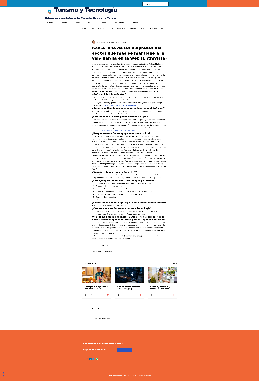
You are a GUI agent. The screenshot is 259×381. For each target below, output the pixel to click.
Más (162, 28)
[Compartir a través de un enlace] (108, 245)
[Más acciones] (166, 42)
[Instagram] (87, 359)
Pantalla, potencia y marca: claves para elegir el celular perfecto (160, 288)
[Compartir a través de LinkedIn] (103, 245)
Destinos (133, 28)
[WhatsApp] (97, 359)
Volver (3, 375)
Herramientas (121, 28)
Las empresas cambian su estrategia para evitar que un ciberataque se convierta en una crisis (128, 288)
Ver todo (174, 263)
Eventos (142, 28)
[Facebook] (84, 359)
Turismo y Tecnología (85, 9)
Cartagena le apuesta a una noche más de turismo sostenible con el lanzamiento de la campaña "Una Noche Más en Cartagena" (96, 288)
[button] (174, 28)
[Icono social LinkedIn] (90, 359)
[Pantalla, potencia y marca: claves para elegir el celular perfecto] (162, 275)
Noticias (110, 28)
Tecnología (153, 28)
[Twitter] (93, 359)
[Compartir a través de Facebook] (93, 245)
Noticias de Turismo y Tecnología (93, 28)
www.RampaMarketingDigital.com (141, 375)
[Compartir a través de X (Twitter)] (98, 245)
